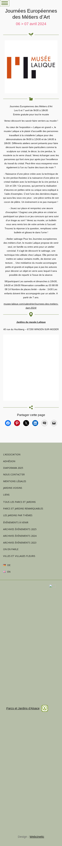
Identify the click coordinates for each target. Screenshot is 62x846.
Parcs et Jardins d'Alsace (23, 708)
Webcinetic (37, 836)
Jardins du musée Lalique (31, 322)
